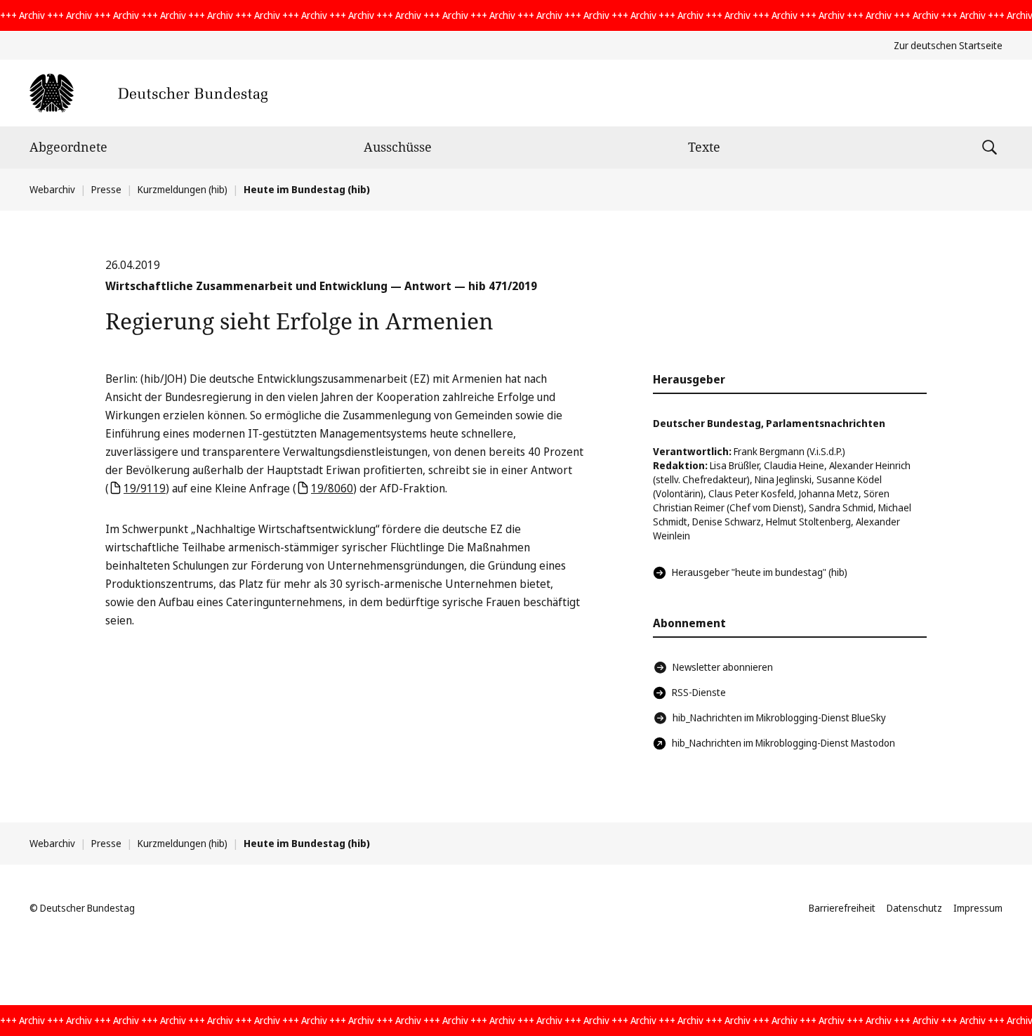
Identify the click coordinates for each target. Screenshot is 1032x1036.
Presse (106, 189)
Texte (704, 146)
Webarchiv (52, 189)
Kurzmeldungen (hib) (182, 189)
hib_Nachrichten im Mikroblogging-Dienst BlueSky (779, 717)
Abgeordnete (68, 146)
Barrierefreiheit (842, 907)
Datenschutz (914, 907)
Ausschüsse (398, 146)
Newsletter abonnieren (723, 667)
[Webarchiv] (148, 93)
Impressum (978, 907)
